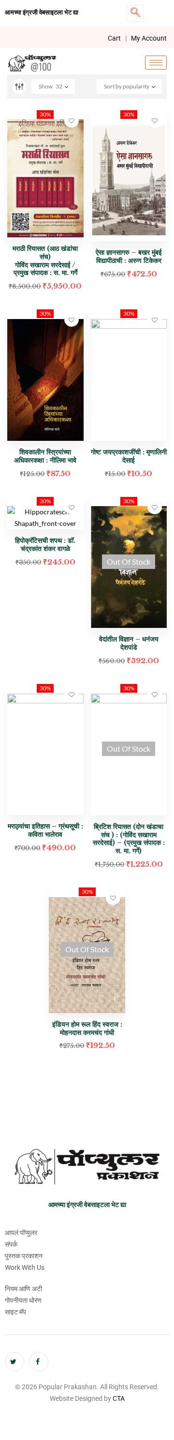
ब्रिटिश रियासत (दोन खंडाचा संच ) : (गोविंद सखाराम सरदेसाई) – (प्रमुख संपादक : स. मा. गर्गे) (129, 838)
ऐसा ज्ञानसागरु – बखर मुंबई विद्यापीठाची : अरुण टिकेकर (129, 256)
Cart (114, 38)
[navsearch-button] (135, 13)
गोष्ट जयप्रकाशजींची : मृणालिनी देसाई (129, 456)
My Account (149, 38)
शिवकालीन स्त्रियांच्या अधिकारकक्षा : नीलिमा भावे (45, 456)
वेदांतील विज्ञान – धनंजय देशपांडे (129, 643)
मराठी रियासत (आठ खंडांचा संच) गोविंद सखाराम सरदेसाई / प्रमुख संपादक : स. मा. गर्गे (45, 260)
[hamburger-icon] (156, 63)
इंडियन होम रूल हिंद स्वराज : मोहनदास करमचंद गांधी (87, 1028)
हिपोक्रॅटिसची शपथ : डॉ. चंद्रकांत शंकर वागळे (45, 544)
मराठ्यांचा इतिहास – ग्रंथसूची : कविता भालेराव (45, 830)
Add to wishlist (71, 120)
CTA (119, 1398)
